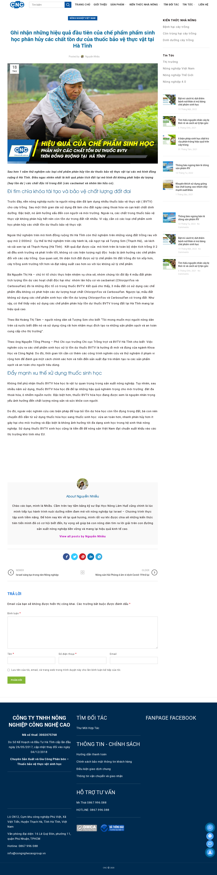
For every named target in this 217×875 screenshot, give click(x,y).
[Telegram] (98, 556)
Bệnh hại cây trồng (176, 27)
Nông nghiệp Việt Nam (179, 68)
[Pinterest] (82, 556)
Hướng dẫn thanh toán (91, 754)
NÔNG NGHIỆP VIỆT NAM (83, 18)
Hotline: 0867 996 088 (22, 846)
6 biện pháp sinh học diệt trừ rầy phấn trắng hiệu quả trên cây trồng (193, 141)
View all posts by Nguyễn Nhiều (83, 536)
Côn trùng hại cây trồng (179, 33)
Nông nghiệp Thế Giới (178, 75)
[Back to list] (82, 572)
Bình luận (14, 613)
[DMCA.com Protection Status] (87, 828)
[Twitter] (74, 556)
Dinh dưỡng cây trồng (178, 40)
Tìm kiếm (68, 5)
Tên (10, 653)
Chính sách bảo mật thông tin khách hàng (104, 761)
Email (113, 654)
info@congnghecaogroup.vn (26, 853)
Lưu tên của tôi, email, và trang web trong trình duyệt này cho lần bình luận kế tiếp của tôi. (66, 670)
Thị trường (170, 61)
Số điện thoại (68, 653)
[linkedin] (90, 556)
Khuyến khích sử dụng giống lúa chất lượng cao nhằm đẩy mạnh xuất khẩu (191, 186)
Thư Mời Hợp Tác (88, 728)
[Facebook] (66, 556)
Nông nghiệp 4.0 (174, 81)
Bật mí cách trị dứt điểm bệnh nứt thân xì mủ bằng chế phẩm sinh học (191, 101)
